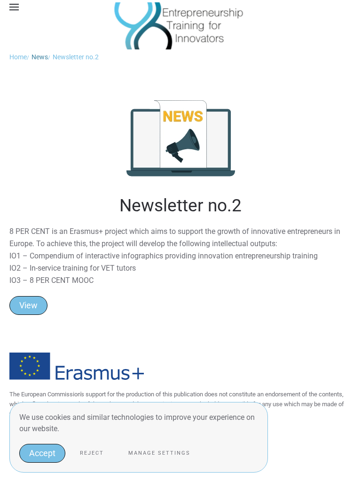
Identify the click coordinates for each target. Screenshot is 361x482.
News (39, 57)
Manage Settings (159, 453)
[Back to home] (181, 7)
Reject (92, 453)
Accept (42, 453)
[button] (14, 7)
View (28, 305)
